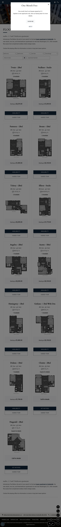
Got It (30, 26)
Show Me (30, 21)
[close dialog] (48, 5)
